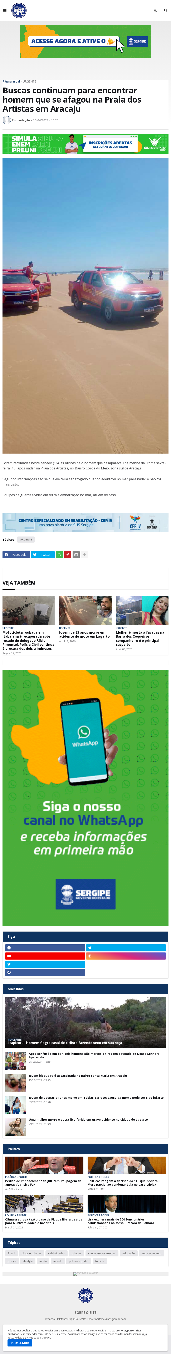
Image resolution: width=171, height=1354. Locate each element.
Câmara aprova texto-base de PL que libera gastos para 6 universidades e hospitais (43, 1221)
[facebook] (45, 947)
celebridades (56, 1253)
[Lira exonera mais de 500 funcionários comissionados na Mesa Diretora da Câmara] (127, 1204)
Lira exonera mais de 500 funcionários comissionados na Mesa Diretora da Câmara (121, 1221)
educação (128, 1253)
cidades (77, 1253)
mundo (57, 1261)
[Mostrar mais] (84, 554)
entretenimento (151, 1253)
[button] (5, 10)
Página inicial (11, 81)
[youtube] (45, 956)
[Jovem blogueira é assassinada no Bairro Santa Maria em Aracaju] (15, 1083)
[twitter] (126, 947)
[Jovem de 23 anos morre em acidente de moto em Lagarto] (85, 610)
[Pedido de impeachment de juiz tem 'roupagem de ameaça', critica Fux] (44, 1165)
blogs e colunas (31, 1253)
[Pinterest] (67, 554)
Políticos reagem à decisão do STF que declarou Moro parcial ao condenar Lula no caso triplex (124, 1182)
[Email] (76, 554)
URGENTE (29, 81)
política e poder (79, 1261)
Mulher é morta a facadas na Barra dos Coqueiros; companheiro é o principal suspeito (140, 639)
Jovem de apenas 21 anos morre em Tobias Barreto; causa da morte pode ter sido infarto (96, 1098)
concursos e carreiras (102, 1253)
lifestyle (28, 1261)
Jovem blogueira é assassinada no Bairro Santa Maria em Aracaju (78, 1076)
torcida (99, 1261)
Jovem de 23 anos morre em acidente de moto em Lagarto (84, 634)
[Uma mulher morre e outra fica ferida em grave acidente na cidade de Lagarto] (15, 1127)
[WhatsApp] (59, 554)
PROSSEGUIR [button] (20, 1343)
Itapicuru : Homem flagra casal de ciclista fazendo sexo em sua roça (65, 1043)
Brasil (11, 1253)
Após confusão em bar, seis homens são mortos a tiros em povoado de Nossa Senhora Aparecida (94, 1055)
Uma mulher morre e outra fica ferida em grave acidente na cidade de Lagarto (88, 1119)
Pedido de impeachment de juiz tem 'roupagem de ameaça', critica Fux (43, 1182)
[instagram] (126, 956)
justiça (12, 1261)
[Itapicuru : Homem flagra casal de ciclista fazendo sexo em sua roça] (85, 1022)
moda (43, 1261)
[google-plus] (126, 964)
